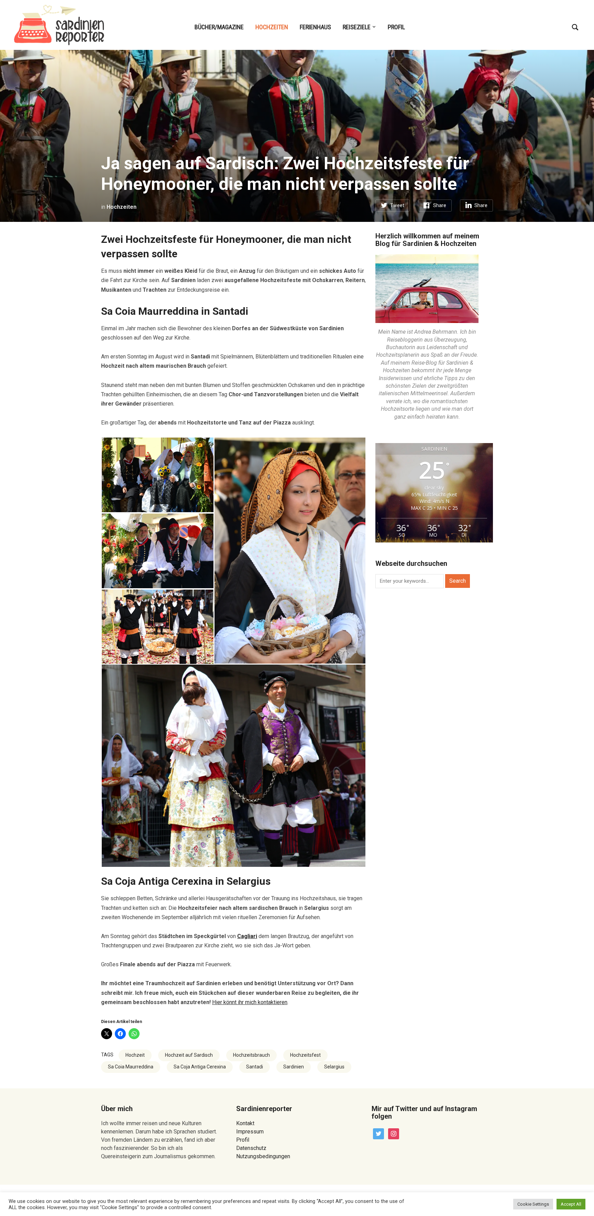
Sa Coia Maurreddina (130, 1066)
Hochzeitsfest (305, 1055)
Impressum (250, 1131)
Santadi (254, 1066)
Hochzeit (135, 1055)
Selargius (334, 1066)
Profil (396, 27)
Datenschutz (251, 1148)
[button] (157, 475)
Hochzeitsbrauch (251, 1055)
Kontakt (245, 1123)
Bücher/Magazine (219, 27)
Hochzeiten (271, 27)
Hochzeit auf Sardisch (189, 1055)
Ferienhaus (315, 27)
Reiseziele (357, 27)
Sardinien (293, 1066)
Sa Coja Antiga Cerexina (200, 1066)
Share (439, 205)
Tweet (397, 205)
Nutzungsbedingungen (263, 1156)
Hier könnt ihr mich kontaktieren (249, 1002)
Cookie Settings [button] (533, 1204)
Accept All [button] (571, 1204)
